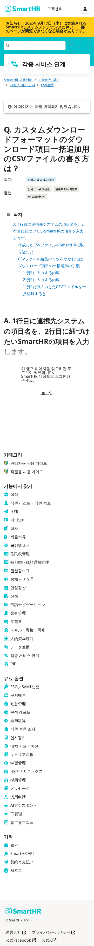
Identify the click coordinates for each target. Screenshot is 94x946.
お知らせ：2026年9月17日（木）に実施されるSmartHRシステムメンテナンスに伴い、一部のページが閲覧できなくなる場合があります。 (46, 27)
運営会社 (16, 932)
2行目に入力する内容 (41, 279)
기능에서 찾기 (49, 79)
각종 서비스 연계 (22, 85)
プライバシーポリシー (53, 932)
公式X (49, 940)
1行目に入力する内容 (41, 272)
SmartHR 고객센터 (18, 79)
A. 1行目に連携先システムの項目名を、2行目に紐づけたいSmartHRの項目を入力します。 (48, 231)
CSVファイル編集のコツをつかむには (50, 259)
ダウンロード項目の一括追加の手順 (49, 265)
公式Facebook (21, 940)
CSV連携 (47, 85)
